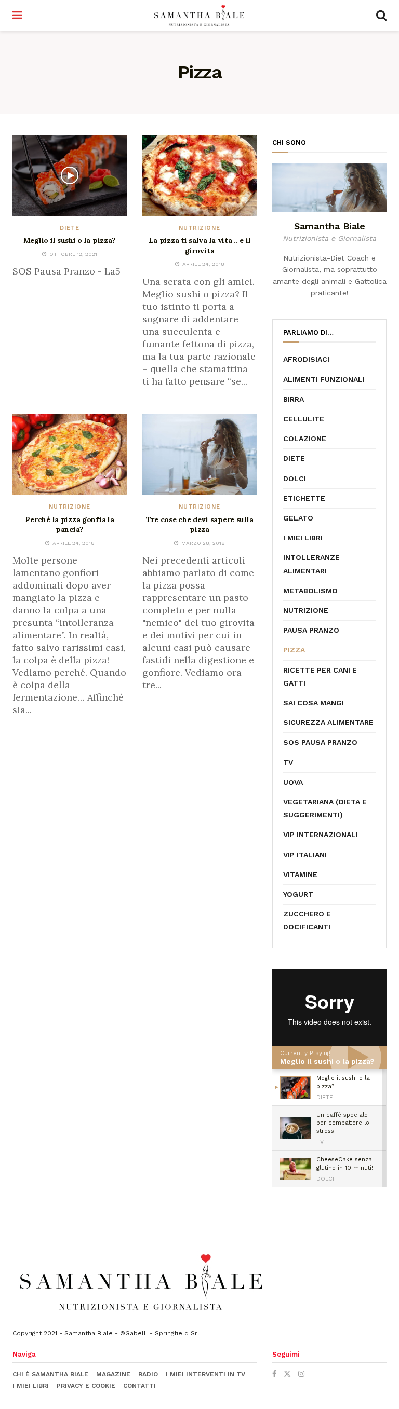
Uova (293, 782)
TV (288, 762)
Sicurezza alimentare (328, 722)
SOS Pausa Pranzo (320, 742)
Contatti (139, 1385)
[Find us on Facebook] (274, 1373)
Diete (69, 228)
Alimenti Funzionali (324, 379)
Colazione (304, 438)
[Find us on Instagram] (301, 1373)
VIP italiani (305, 855)
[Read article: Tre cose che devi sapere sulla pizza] (199, 454)
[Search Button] (381, 15)
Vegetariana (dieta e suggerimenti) (325, 808)
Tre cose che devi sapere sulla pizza (200, 525)
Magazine (113, 1374)
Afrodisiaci (306, 359)
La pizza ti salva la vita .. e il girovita (200, 245)
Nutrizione (199, 228)
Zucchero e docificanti (307, 920)
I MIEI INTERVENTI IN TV (205, 1374)
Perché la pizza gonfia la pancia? (69, 525)
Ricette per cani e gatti (320, 676)
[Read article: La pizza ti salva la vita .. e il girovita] (199, 175)
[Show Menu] (17, 15)
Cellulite (303, 419)
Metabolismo (310, 590)
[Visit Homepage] (199, 15)
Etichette (304, 498)
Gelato (298, 518)
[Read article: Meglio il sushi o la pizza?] (69, 175)
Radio (148, 1374)
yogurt (298, 894)
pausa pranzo (311, 630)
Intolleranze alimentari (311, 563)
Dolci (294, 478)
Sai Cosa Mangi (313, 703)
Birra (293, 399)
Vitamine (300, 874)
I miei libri (303, 537)
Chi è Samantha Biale (50, 1374)
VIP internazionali (320, 834)
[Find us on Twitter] (287, 1373)
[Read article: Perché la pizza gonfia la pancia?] (69, 454)
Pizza (294, 650)
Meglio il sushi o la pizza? (69, 240)
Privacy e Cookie (86, 1385)
